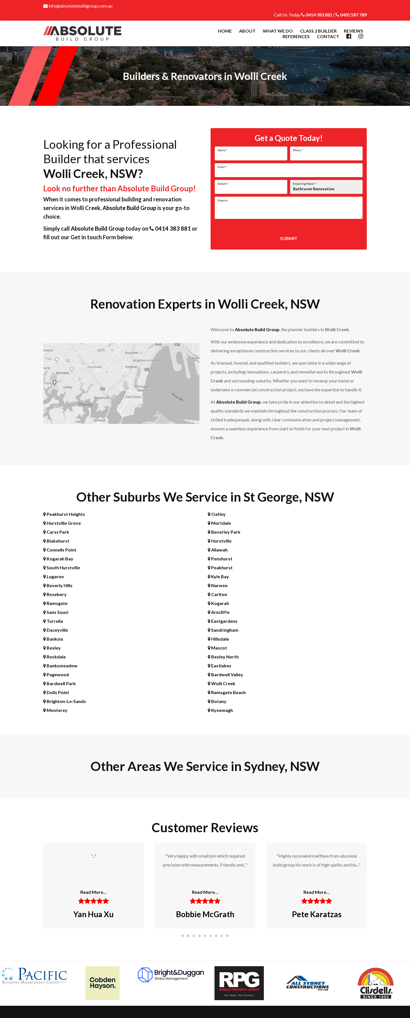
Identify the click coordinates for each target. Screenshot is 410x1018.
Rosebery (56, 594)
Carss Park (57, 531)
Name (222, 150)
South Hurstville (63, 567)
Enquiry (223, 200)
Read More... (93, 892)
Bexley (53, 647)
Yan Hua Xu (93, 914)
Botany (218, 701)
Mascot (218, 647)
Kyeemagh (221, 710)
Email (222, 166)
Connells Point (61, 549)
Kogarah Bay (59, 558)
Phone (298, 150)
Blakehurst (57, 540)
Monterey (56, 710)
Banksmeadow (62, 665)
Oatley (218, 514)
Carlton (218, 594)
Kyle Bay (219, 576)
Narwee (219, 585)
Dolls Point (57, 692)
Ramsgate (56, 603)
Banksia (54, 638)
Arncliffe (220, 612)
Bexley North (224, 656)
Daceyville (57, 630)
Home (225, 30)
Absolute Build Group (129, 207)
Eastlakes (220, 665)
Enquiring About (304, 183)
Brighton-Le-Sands (66, 701)
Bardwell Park (61, 683)
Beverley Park (225, 531)
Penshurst (221, 558)
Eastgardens (223, 621)
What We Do (278, 30)
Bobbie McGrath (205, 914)
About (247, 30)
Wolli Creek (222, 683)
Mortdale (220, 523)
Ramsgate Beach (228, 692)
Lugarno (55, 576)
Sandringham (224, 630)
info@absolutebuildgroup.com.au (80, 5)
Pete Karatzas (316, 914)
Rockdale (56, 656)
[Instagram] (361, 36)
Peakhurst (221, 567)
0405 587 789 (353, 14)
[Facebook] (349, 36)
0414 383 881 (318, 14)
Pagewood (57, 674)
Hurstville (220, 540)
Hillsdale (219, 638)
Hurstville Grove (63, 523)
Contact (328, 36)
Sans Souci (57, 612)
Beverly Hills (59, 585)
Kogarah (219, 603)
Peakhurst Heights (65, 514)
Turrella (54, 621)
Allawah (219, 549)
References (296, 36)
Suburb (223, 183)
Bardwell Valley (226, 674)
